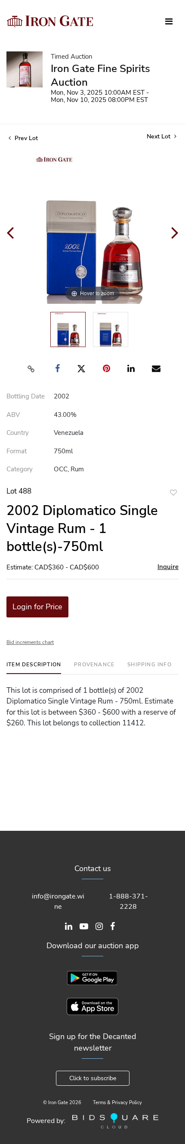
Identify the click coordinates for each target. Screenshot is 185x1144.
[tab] (33, 668)
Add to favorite (173, 492)
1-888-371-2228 (128, 901)
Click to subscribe (92, 1078)
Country (17, 432)
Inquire (168, 567)
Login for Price (37, 607)
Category (19, 469)
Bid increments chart (30, 642)
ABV (13, 414)
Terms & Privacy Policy (117, 1102)
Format (16, 451)
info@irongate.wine (58, 901)
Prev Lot (25, 138)
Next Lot (159, 136)
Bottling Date (25, 396)
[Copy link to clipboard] (31, 369)
